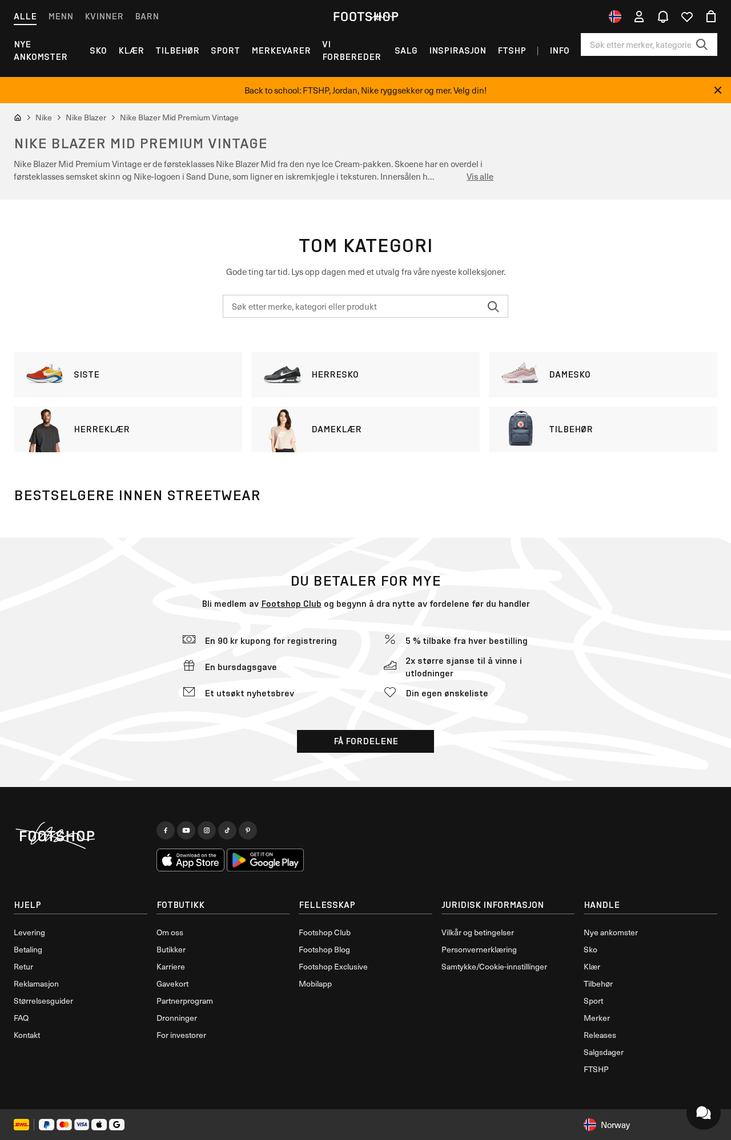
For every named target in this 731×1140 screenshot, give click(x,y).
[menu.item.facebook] (165, 830)
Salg (406, 50)
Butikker (171, 949)
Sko (98, 50)
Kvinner (104, 16)
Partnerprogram (184, 1000)
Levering (29, 932)
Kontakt (27, 1034)
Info (559, 50)
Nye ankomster (40, 50)
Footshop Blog (324, 949)
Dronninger (176, 1017)
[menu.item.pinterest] (248, 830)
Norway (615, 1124)
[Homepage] (80, 836)
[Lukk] (718, 90)
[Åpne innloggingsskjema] (639, 16)
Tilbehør (177, 50)
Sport (225, 50)
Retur (23, 966)
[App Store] (190, 860)
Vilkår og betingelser (477, 932)
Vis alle (480, 176)
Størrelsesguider (43, 1000)
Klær (131, 50)
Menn (60, 16)
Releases (600, 1034)
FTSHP (511, 50)
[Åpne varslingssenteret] (663, 16)
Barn (147, 16)
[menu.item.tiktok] (227, 830)
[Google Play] (265, 860)
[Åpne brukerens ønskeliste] (687, 16)
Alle (25, 16)
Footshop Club (291, 603)
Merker (597, 1017)
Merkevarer (281, 50)
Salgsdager (604, 1051)
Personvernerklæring (479, 949)
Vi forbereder (351, 50)
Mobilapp (315, 983)
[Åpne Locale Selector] (615, 16)
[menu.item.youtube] (186, 830)
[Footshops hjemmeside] (365, 16)
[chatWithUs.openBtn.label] (703, 1113)
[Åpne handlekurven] (711, 16)
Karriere (170, 966)
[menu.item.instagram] (207, 830)
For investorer (181, 1034)
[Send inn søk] (702, 44)
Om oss (169, 932)
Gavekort (172, 983)
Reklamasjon (36, 983)
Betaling (28, 949)
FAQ (21, 1017)
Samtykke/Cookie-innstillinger (494, 966)
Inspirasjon (457, 50)
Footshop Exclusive (333, 966)
